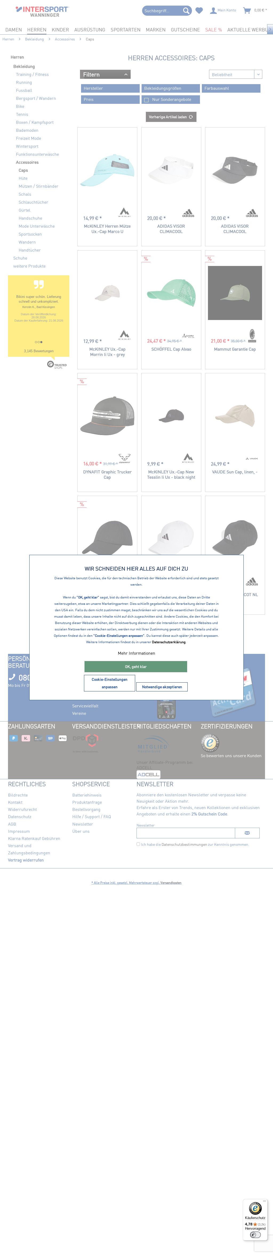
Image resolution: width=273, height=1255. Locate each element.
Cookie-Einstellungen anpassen (109, 683)
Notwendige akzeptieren (162, 686)
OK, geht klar (136, 666)
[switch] (255, 1235)
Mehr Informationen (136, 653)
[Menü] (264, 1202)
